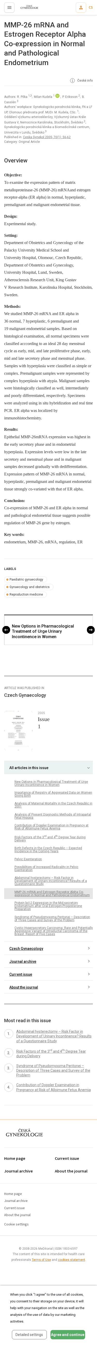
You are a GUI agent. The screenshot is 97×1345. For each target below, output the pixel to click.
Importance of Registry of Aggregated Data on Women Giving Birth (53, 794)
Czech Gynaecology (26, 949)
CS (91, 7)
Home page (14, 1158)
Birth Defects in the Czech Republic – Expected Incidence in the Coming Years (48, 849)
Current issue (20, 974)
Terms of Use (41, 1260)
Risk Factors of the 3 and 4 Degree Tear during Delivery (50, 838)
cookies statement (71, 1260)
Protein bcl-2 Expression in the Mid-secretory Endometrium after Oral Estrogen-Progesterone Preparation (48, 906)
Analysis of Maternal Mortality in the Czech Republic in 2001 (53, 805)
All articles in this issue (28, 768)
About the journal (23, 987)
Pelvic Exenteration (28, 859)
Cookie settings (16, 1224)
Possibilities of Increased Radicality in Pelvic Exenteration (46, 868)
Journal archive (22, 961)
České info (85, 80)
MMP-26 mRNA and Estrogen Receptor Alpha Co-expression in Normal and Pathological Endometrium (52, 893)
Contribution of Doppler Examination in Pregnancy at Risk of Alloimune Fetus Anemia (51, 827)
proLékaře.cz (26, 9)
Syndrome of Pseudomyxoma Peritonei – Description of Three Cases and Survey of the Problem (52, 918)
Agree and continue (67, 1335)
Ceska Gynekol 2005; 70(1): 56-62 (47, 137)
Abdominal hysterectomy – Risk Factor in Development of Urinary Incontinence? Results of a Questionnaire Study (50, 881)
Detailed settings (29, 1335)
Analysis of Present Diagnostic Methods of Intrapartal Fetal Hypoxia (52, 816)
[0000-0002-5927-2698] (57, 97)
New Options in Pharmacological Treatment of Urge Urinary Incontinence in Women (43, 631)
